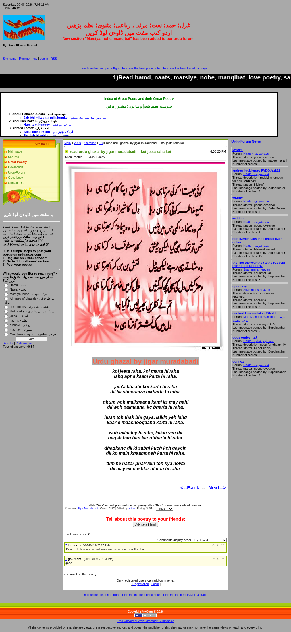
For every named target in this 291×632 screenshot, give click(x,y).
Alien (132, 508)
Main (67, 143)
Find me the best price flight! (101, 68)
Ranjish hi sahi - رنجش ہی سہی (47, 135)
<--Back (189, 488)
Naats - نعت (18, 289)
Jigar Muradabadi (88, 508)
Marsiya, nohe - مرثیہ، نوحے (29, 293)
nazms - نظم (18, 320)
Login (155, 584)
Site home (9, 58)
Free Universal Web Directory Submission (145, 621)
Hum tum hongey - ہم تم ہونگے (48, 124)
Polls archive (25, 343)
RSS (54, 58)
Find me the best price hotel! (141, 68)
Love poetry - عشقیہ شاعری (29, 306)
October (90, 143)
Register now (28, 58)
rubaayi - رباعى (20, 324)
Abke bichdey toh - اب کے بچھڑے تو (48, 131)
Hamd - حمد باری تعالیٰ (258, 341)
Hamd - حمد (18, 284)
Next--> (217, 488)
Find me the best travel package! (185, 68)
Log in (44, 58)
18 (101, 143)
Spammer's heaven (256, 269)
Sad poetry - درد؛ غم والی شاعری (32, 311)
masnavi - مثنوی (21, 329)
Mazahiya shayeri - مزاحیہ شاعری (33, 333)
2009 (77, 143)
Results (8, 343)
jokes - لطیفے (19, 315)
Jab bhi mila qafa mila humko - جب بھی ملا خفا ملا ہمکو (65, 117)
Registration (140, 584)
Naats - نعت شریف (256, 153)
